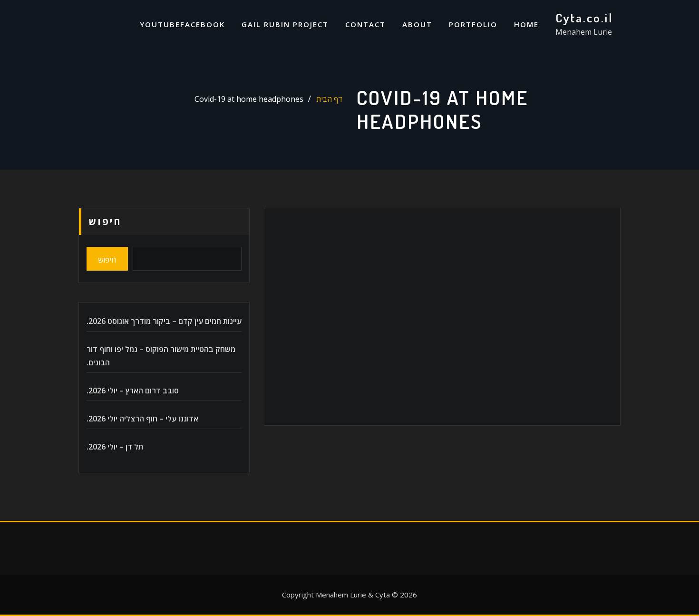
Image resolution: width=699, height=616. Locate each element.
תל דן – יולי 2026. (115, 446)
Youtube (160, 24)
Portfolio (473, 24)
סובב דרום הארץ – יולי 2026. (133, 390)
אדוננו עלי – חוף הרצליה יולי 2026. (142, 418)
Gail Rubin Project (285, 24)
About (417, 24)
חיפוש (105, 221)
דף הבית (329, 99)
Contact (365, 24)
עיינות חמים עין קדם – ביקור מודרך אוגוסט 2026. (164, 321)
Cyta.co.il (584, 17)
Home (526, 24)
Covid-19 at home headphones (248, 99)
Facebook (202, 24)
